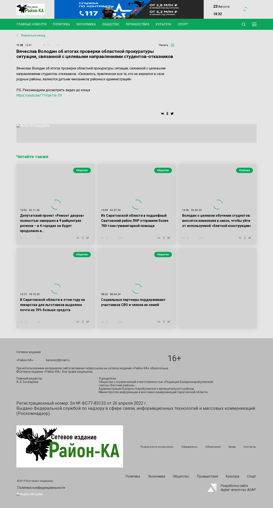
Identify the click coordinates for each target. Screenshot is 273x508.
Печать (163, 45)
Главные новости (31, 24)
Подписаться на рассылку (157, 446)
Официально (189, 446)
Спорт (183, 24)
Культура (163, 24)
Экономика (86, 24)
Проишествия (138, 24)
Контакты (250, 446)
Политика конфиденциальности (41, 488)
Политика (61, 24)
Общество (110, 24)
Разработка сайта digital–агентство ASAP (238, 488)
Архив (232, 446)
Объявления (213, 446)
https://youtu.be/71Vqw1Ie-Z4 (39, 95)
